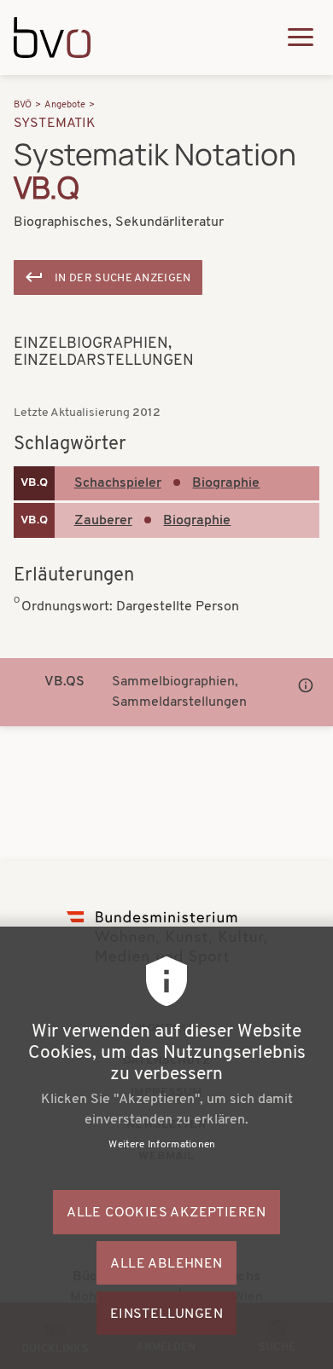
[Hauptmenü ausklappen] (300, 37)
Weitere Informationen (161, 1145)
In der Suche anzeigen (123, 278)
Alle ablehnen (166, 1264)
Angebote (64, 105)
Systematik (55, 123)
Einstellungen (166, 1314)
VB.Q (34, 482)
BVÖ (23, 105)
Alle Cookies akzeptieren (166, 1213)
